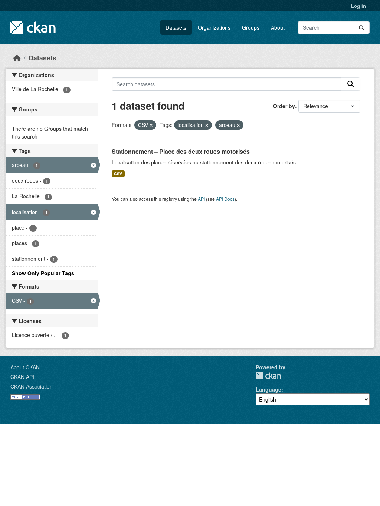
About (278, 27)
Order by (284, 106)
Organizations (214, 27)
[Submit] (361, 27)
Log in (358, 5)
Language (268, 389)
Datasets (176, 27)
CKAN (268, 376)
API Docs (225, 199)
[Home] (17, 57)
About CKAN (25, 367)
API (201, 199)
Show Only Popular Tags (43, 273)
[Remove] (151, 125)
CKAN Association (31, 386)
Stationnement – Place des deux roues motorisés (181, 151)
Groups (250, 27)
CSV (118, 173)
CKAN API (22, 376)
